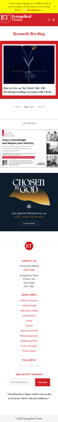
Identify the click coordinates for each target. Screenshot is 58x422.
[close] (54, 6)
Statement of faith (29, 331)
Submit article (29, 315)
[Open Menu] (53, 19)
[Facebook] (21, 365)
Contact (29, 326)
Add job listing (29, 305)
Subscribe (42, 382)
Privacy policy (29, 351)
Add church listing (29, 310)
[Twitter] (26, 365)
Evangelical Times (33, 418)
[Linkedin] (37, 365)
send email (29, 269)
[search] (49, 19)
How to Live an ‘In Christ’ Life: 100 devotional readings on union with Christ (27, 90)
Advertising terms (29, 341)
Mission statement (29, 336)
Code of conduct (29, 346)
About (29, 321)
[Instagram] (32, 365)
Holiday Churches (29, 300)
